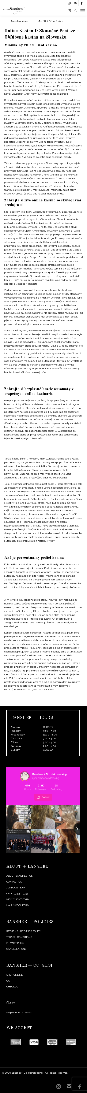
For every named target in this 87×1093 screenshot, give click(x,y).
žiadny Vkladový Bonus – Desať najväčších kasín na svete (37, 593)
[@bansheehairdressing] (24, 776)
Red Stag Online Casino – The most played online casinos (36, 444)
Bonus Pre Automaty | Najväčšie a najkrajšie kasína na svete (38, 695)
